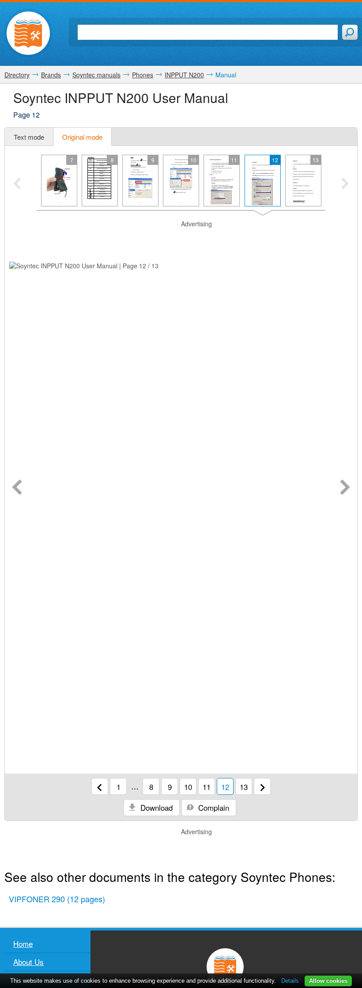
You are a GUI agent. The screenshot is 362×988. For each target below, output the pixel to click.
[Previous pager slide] (17, 184)
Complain (212, 807)
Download (155, 807)
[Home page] (28, 33)
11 (207, 786)
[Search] (350, 32)
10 (188, 786)
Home (23, 943)
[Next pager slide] (345, 184)
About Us (28, 961)
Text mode (29, 136)
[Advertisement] (181, 239)
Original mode (82, 136)
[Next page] (345, 488)
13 (244, 786)
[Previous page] (17, 488)
